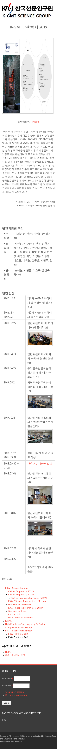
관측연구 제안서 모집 (15, 655)
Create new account (14, 692)
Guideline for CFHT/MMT (20, 604)
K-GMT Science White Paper (18, 630)
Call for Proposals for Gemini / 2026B (29, 598)
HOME (8, 652)
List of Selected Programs (20, 617)
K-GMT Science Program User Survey (25, 608)
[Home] (27, 17)
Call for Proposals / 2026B (21, 594)
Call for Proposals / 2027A (21, 591)
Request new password (16, 695)
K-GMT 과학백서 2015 (18, 634)
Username (7, 678)
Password (7, 686)
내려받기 (35, 121)
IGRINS (8, 621)
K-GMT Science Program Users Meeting (27, 601)
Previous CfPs (14, 614)
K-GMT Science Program (16, 588)
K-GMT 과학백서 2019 (18, 637)
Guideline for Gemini (17, 611)
